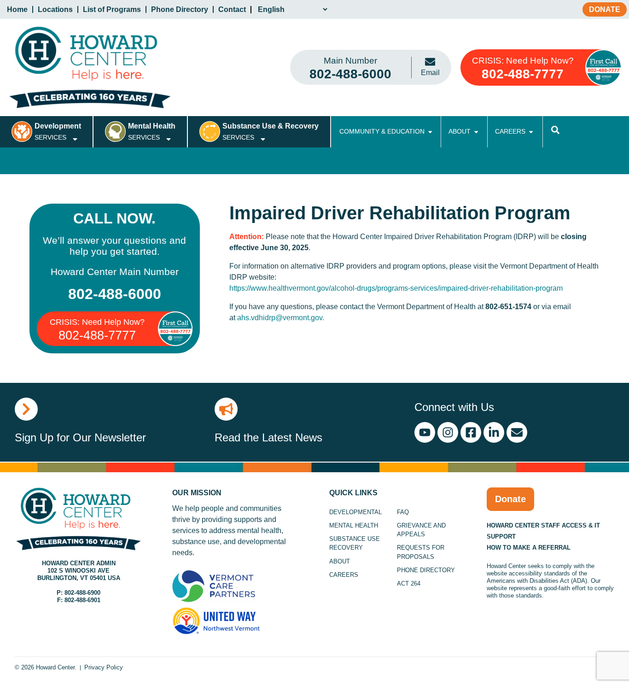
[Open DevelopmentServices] (75, 139)
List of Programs (112, 9)
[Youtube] (424, 432)
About (339, 561)
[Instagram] (447, 432)
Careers (343, 574)
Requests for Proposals (420, 552)
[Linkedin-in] (493, 432)
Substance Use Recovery (354, 543)
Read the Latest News (268, 437)
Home (17, 9)
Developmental (355, 512)
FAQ (403, 512)
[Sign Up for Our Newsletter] (26, 409)
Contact (232, 9)
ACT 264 (408, 583)
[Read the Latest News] (226, 409)
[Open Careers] (531, 132)
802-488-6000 (114, 294)
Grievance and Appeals (421, 530)
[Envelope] (517, 432)
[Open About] (476, 132)
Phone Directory (179, 9)
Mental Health (353, 525)
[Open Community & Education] (430, 132)
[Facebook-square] (470, 432)
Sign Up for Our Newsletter (80, 437)
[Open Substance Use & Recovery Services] (263, 139)
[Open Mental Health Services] (168, 139)
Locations (55, 9)
